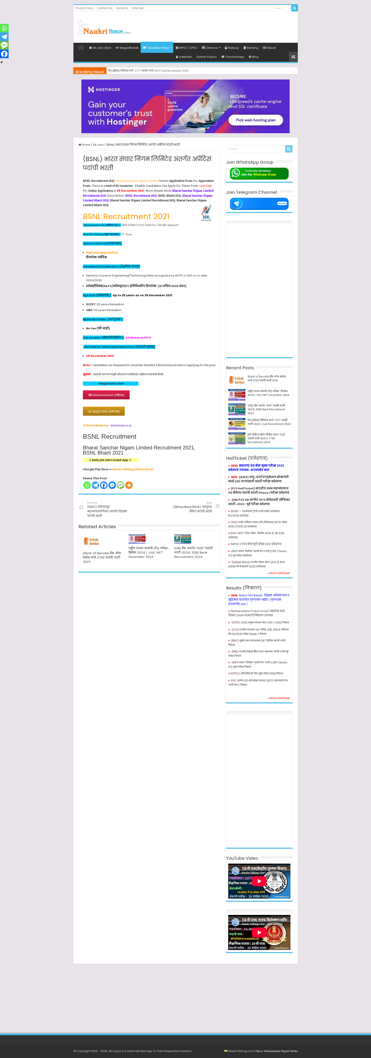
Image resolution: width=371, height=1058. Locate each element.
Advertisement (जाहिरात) (108, 395)
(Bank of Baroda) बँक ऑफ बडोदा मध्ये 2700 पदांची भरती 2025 (102, 557)
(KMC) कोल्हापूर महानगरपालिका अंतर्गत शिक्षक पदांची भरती (107, 509)
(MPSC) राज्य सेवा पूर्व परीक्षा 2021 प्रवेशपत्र (255, 544)
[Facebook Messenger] (112, 485)
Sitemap (138, 8)
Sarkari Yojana (206, 57)
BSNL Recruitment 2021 (141, 195)
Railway (233, 48)
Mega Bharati (129, 48)
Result (271, 48)
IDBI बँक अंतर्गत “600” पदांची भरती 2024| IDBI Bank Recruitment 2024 (193, 552)
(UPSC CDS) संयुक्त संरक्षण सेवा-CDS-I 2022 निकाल (260, 622)
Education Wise (158, 48)
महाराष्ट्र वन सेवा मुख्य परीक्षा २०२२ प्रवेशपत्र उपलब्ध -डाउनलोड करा (256, 468)
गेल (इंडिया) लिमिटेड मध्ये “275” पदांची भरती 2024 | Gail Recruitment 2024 (148, 70)
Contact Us (104, 8)
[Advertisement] (216, 25)
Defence (212, 48)
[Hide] (1, 62)
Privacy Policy (84, 8)
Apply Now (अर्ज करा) (106, 411)
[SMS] (120, 485)
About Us (122, 8)
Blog (255, 57)
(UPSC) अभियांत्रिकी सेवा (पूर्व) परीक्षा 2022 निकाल (256, 673)
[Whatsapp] (87, 485)
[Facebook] (104, 485)
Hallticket (185, 57)
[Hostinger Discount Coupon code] (185, 106)
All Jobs (98, 145)
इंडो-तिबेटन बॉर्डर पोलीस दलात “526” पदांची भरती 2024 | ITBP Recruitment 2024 (267, 438)
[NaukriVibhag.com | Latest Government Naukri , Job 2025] (103, 26)
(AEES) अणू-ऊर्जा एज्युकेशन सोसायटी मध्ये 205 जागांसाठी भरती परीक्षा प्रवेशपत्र (258, 479)
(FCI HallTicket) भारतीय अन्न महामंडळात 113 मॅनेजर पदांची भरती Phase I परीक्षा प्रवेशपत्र (258, 490)
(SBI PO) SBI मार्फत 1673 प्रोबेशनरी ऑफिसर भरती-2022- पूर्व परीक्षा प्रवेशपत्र (259, 502)
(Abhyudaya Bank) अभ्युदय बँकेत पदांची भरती (192, 507)
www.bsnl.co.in (120, 425)
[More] (129, 485)
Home (81, 47)
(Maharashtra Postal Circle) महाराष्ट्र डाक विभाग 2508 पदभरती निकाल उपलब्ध (256, 613)
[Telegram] (95, 485)
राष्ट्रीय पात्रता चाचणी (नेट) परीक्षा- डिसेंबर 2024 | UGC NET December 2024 (148, 552)
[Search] (294, 8)
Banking (252, 48)
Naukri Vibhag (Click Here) (132, 469)
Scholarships (235, 57)
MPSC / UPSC (188, 48)
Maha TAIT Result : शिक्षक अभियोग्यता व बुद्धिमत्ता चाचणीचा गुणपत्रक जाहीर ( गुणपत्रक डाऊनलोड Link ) (258, 599)
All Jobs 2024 (102, 48)
